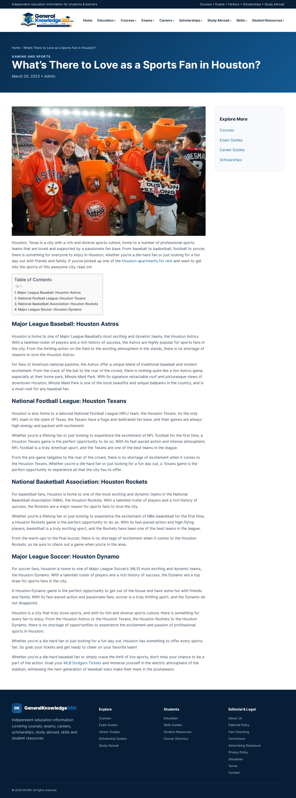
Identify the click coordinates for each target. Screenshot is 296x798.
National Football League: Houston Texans (52, 298)
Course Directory (176, 738)
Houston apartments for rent (147, 261)
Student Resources (267, 20)
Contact (234, 772)
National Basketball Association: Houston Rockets (58, 304)
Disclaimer (235, 759)
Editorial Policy (238, 725)
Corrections (236, 738)
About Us (235, 718)
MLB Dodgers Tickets (82, 663)
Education (105, 20)
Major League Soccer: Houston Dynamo (50, 309)
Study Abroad (218, 20)
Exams (147, 20)
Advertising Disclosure (244, 745)
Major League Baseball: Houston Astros (49, 292)
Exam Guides (231, 140)
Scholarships (189, 20)
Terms (232, 766)
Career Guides (232, 149)
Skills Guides (173, 725)
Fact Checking (238, 732)
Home (87, 20)
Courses (127, 20)
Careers (165, 20)
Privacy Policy (238, 752)
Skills (240, 20)
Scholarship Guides (113, 738)
